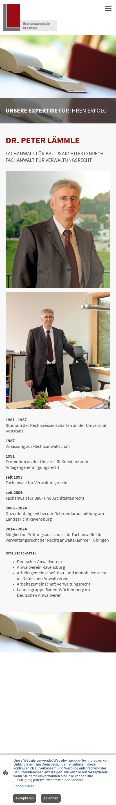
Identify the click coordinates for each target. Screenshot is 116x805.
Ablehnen (50, 798)
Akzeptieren (24, 798)
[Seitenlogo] (30, 17)
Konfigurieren (24, 786)
